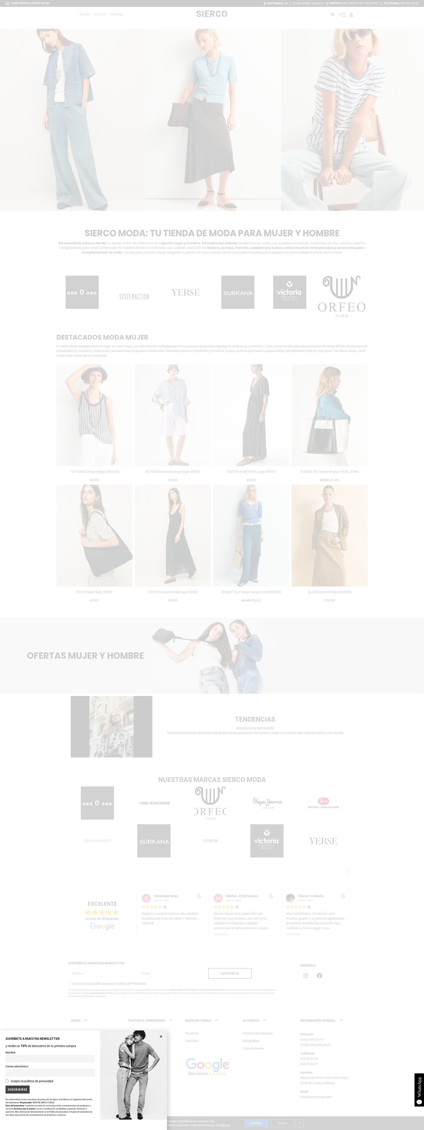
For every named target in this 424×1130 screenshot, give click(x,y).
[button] (161, 1036)
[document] (212, 565)
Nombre (10, 1052)
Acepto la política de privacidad (32, 1081)
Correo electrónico (17, 1066)
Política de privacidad (58, 1112)
